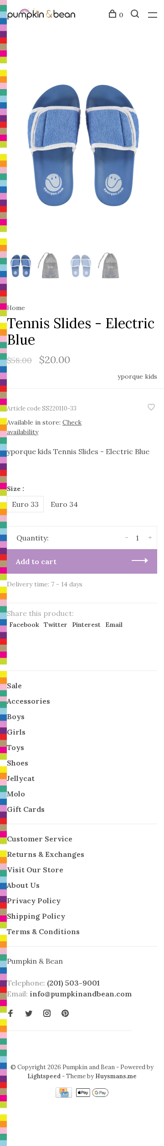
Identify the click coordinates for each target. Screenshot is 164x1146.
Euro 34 (64, 504)
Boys (16, 716)
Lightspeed (44, 1076)
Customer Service (39, 838)
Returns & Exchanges (45, 854)
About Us (23, 885)
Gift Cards (26, 809)
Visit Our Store (35, 869)
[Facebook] (10, 1013)
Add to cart (36, 561)
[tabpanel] (82, 145)
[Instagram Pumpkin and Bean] (47, 1013)
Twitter (55, 625)
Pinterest (86, 625)
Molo (16, 793)
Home (16, 308)
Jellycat (21, 778)
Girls (16, 731)
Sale (14, 685)
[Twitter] (28, 1013)
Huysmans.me (116, 1076)
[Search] (136, 15)
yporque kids (137, 376)
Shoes (17, 762)
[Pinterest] (65, 1013)
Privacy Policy (34, 900)
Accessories (28, 701)
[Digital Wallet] (92, 1095)
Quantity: (32, 537)
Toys (15, 747)
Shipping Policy (36, 916)
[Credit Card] (65, 1095)
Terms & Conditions (43, 931)
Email (114, 625)
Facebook (24, 625)
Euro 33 (25, 504)
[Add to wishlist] (151, 407)
